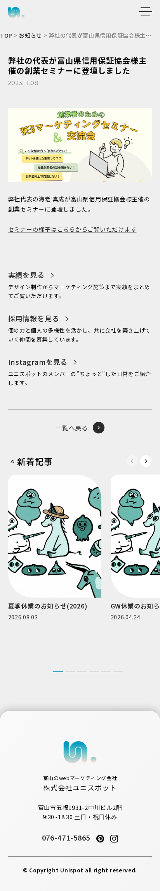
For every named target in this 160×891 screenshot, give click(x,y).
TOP (6, 35)
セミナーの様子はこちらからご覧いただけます (72, 229)
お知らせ (30, 35)
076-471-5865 (66, 837)
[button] (146, 461)
